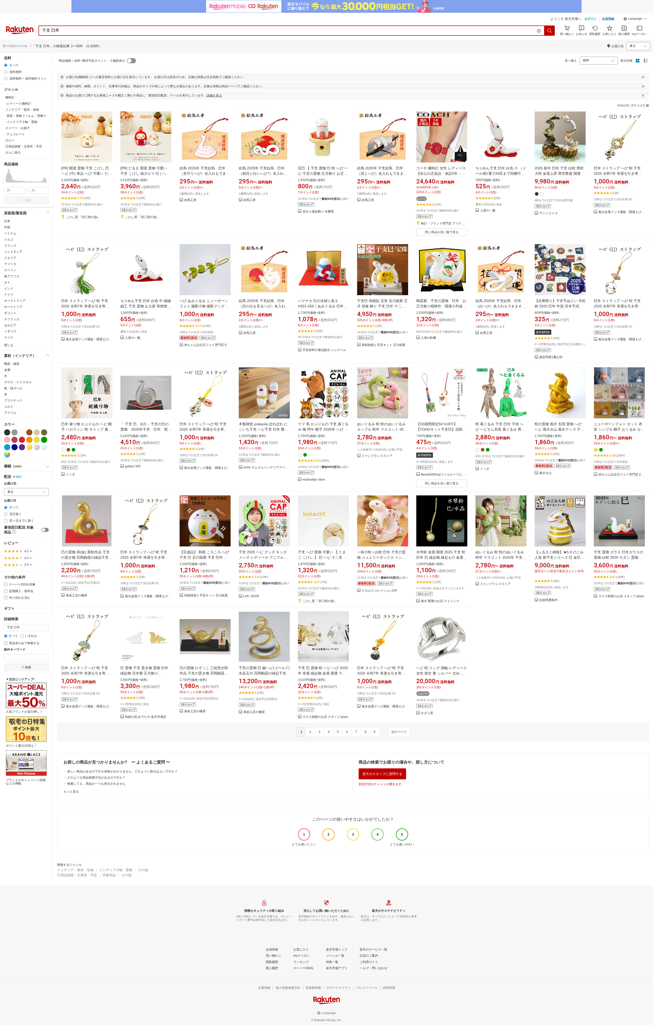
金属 (7, 370)
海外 (19, 477)
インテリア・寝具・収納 (75, 870)
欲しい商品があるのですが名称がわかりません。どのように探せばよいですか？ (122, 771)
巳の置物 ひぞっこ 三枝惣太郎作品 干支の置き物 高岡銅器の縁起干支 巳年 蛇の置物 (204, 673)
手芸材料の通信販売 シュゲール (324, 350)
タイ (7, 282)
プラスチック (13, 400)
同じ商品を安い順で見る (442, 232)
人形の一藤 (487, 210)
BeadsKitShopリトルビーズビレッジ (444, 474)
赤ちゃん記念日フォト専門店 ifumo (207, 345)
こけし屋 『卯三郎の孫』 (83, 217)
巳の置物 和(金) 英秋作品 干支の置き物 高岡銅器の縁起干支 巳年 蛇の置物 (85, 557)
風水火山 (545, 473)
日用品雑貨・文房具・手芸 (77, 875)
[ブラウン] (29, 432)
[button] (635, 19)
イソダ (70, 474)
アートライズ (548, 213)
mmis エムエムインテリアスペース (266, 467)
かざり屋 (427, 713)
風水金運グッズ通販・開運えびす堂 (621, 212)
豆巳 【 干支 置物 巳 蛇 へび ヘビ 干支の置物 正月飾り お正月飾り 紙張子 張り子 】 (323, 173)
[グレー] (14, 432)
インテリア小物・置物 (115, 870)
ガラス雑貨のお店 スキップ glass (621, 596)
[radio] (5, 65)
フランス (10, 245)
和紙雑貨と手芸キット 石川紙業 (383, 345)
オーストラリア (15, 301)
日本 (7, 221)
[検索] (550, 31)
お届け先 (10, 483)
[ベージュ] (37, 432)
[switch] (45, 530)
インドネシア (13, 252)
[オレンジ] (29, 440)
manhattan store (314, 479)
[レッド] (22, 440)
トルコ (8, 239)
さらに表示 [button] (13, 152)
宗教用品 (109, 875)
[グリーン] (44, 440)
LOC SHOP (251, 596)
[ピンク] (7, 440)
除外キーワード (15, 649)
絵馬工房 (190, 200)
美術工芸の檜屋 (76, 595)
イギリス (10, 331)
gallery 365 (133, 466)
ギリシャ (10, 313)
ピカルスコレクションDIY (379, 590)
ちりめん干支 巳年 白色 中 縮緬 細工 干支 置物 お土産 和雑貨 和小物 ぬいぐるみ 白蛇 (145, 306)
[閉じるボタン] (643, 77)
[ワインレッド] (14, 440)
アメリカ (10, 264)
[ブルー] (7, 447)
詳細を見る (214, 95)
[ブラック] (7, 432)
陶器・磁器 (11, 364)
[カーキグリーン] (44, 432)
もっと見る (71, 791)
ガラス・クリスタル (18, 382)
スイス (8, 337)
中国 (7, 227)
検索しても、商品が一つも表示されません (96, 783)
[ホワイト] (22, 432)
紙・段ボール (13, 388)
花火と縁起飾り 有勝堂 (318, 211)
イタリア (10, 258)
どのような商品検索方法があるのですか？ (96, 777)
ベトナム (10, 233)
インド (8, 288)
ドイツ (8, 294)
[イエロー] (37, 440)
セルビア (10, 325)
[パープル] (22, 447)
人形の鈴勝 (428, 338)
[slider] (4, 182)
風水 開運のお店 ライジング (440, 601)
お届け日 (10, 500)
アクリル (10, 413)
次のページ (399, 732)
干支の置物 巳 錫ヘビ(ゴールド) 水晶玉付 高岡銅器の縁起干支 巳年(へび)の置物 (264, 673)
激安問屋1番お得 (550, 357)
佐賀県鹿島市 (548, 600)
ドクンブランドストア (377, 456)
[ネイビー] (14, 447)
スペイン (10, 270)
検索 (28, 200)
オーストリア (13, 307)
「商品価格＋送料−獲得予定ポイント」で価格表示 (90, 60)
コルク (8, 406)
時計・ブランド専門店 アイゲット (444, 223)
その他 (143, 870)
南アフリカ (11, 276)
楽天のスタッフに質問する (382, 774)
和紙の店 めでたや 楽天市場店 (145, 717)
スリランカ (11, 319)
